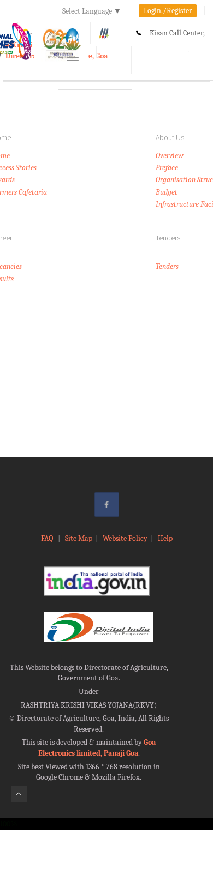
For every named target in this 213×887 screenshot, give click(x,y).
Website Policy (125, 538)
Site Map (78, 538)
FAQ (48, 538)
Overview (170, 155)
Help (165, 538)
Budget (166, 192)
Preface (167, 167)
